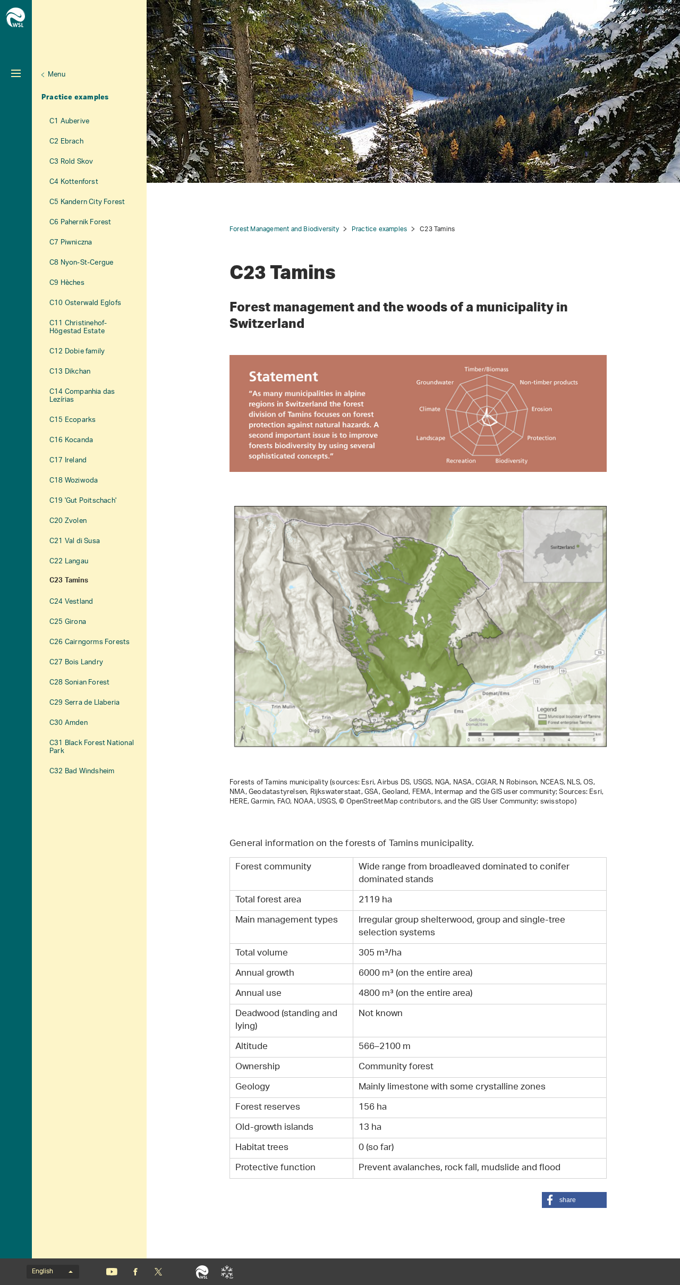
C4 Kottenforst (73, 182)
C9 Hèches (66, 283)
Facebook (135, 1271)
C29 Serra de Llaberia (84, 703)
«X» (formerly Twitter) (158, 1271)
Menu (56, 74)
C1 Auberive (69, 121)
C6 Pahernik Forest (80, 222)
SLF (227, 1271)
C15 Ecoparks (72, 420)
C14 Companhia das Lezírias (82, 396)
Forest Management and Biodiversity (284, 229)
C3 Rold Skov (71, 162)
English (42, 1272)
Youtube (111, 1271)
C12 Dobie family (77, 351)
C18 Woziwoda (73, 480)
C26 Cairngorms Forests (89, 642)
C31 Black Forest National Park (91, 747)
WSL (202, 1271)
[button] (574, 1200)
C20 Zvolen (68, 521)
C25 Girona (67, 622)
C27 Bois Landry (76, 662)
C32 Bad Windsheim (81, 771)
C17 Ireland (68, 460)
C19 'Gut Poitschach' (82, 501)
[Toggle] (16, 73)
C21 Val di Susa (74, 541)
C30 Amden (68, 723)
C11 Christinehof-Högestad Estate (78, 327)
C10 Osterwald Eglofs (85, 303)
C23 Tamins (68, 581)
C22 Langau (68, 561)
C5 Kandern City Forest (87, 202)
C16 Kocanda (71, 440)
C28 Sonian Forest (79, 682)
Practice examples (74, 97)
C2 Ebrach (66, 141)
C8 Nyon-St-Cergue (81, 262)
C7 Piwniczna (70, 242)
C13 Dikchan (69, 371)
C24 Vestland (71, 602)
